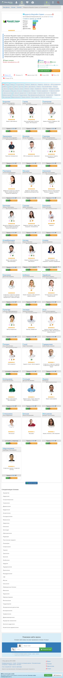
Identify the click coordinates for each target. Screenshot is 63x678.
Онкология (6, 526)
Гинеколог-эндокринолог (42, 90)
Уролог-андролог (35, 97)
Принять (48, 675)
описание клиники (32, 483)
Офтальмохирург (6, 97)
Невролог (10, 86)
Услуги (49, 668)
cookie (33, 653)
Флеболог (27, 88)
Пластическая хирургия (9, 540)
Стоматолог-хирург (31, 92)
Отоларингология (7, 516)
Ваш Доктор (6, 7)
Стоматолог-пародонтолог (20, 92)
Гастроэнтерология (8, 499)
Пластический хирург (47, 86)
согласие (29, 653)
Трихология (6, 553)
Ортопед (21, 86)
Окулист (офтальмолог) (29, 86)
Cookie (14, 663)
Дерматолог (34, 84)
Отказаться (58, 675)
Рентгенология (7, 600)
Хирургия (5, 563)
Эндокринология (7, 567)
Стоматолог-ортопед (7, 92)
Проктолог (45, 88)
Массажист (14, 90)
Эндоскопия (6, 594)
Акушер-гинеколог (26, 97)
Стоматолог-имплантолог (43, 92)
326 (34, 25)
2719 (34, 23)
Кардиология (6, 509)
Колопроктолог (49, 95)
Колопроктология (7, 610)
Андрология (6, 496)
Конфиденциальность (7, 663)
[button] (47, 2)
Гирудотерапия (7, 604)
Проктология (6, 570)
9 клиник (51, 16)
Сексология (6, 583)
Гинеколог (27, 84)
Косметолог (46, 84)
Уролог (21, 88)
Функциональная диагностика (11, 607)
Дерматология (7, 506)
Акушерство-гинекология (9, 620)
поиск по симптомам (17, 666)
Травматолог (57, 95)
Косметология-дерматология (11, 627)
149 (34, 28)
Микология (6, 590)
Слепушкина (7, 414)
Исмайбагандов (9, 240)
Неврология (6, 523)
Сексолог (20, 90)
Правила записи (12, 664)
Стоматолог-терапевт (54, 90)
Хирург (32, 88)
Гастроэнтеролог (20, 84)
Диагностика (50, 666)
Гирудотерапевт (23, 95)
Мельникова (48, 414)
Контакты (19, 664)
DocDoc (37, 653)
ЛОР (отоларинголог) (56, 84)
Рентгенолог (15, 95)
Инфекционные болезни (9, 587)
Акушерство (6, 493)
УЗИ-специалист (6, 90)
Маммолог (4, 86)
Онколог (16, 86)
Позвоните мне (47, 649)
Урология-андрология (9, 624)
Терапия (5, 550)
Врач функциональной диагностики (36, 95)
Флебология (6, 560)
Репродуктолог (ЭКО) (54, 88)
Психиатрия (6, 543)
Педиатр (39, 86)
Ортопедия (6, 530)
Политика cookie (32, 675)
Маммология (6, 520)
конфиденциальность (6, 676)
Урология (5, 557)
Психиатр (55, 86)
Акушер (7, 84)
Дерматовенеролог (16, 97)
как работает (8, 666)
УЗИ (4, 577)
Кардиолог (40, 84)
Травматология (7, 614)
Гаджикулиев (48, 344)
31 (33, 26)
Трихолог (17, 88)
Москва (13, 7)
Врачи (48, 661)
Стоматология (7, 546)
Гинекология (6, 503)
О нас (3, 666)
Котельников (8, 379)
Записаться (14, 131)
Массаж (5, 580)
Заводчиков (10, 136)
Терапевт (11, 88)
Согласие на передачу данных (24, 663)
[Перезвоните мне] (53, 2)
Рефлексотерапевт (6, 95)
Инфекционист (26, 90)
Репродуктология (7, 573)
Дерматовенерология (9, 617)
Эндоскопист (54, 92)
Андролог (12, 84)
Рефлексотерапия (8, 597)
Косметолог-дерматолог (46, 97)
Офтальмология (7, 533)
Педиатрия (6, 536)
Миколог (33, 90)
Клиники (19, 7)
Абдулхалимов (10, 449)
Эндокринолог (38, 88)
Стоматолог (5, 88)
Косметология (6, 513)
